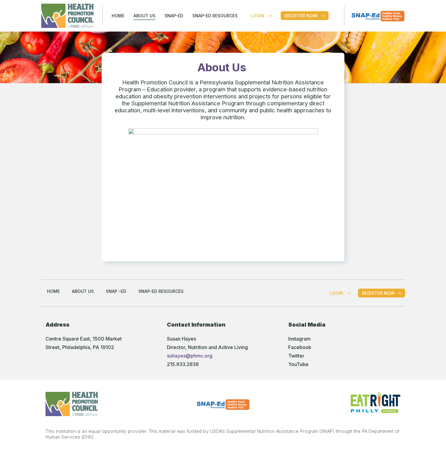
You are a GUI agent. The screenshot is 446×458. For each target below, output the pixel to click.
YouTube (298, 364)
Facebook (299, 347)
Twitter (296, 356)
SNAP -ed (116, 291)
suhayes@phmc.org (189, 356)
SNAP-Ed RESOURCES (215, 15)
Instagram (299, 339)
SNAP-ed (173, 15)
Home (118, 15)
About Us (144, 15)
